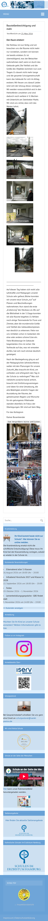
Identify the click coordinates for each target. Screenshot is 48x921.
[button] (18, 432)
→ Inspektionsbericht (24, 904)
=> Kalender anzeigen (13, 608)
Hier (5, 788)
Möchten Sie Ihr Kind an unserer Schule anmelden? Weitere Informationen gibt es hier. (22, 624)
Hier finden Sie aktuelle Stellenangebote (24, 820)
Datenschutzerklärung (25, 917)
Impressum (8, 917)
